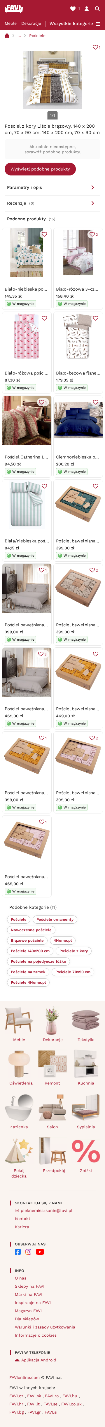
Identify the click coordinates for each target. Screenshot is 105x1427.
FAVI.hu (70, 1395)
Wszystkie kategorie (71, 23)
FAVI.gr (34, 1412)
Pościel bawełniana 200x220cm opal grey (47, 708)
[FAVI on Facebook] (18, 1252)
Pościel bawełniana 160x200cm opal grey (46, 625)
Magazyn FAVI (28, 1310)
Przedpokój (54, 1170)
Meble (11, 23)
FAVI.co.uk (72, 1404)
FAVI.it (34, 1404)
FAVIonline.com (24, 1377)
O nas (20, 1278)
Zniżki (86, 1170)
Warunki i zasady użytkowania (45, 1327)
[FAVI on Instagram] (28, 1252)
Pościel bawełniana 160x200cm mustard (46, 792)
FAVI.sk (35, 1395)
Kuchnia (86, 1083)
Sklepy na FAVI (29, 1286)
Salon (52, 1126)
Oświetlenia (21, 1083)
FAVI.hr (17, 1404)
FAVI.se (51, 1404)
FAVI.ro (52, 1395)
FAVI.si (51, 1412)
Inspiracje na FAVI (33, 1302)
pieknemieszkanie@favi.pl (46, 1210)
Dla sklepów (27, 1319)
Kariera (22, 1226)
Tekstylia (86, 1039)
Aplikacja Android (38, 1360)
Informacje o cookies (36, 1335)
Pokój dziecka (19, 1173)
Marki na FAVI (28, 1294)
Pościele (37, 35)
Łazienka (19, 1126)
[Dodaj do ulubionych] (44, 234)
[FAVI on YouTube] (40, 1252)
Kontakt (22, 1218)
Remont (52, 1083)
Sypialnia (86, 1126)
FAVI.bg (17, 1412)
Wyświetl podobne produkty (40, 169)
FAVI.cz (17, 1395)
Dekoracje (31, 23)
